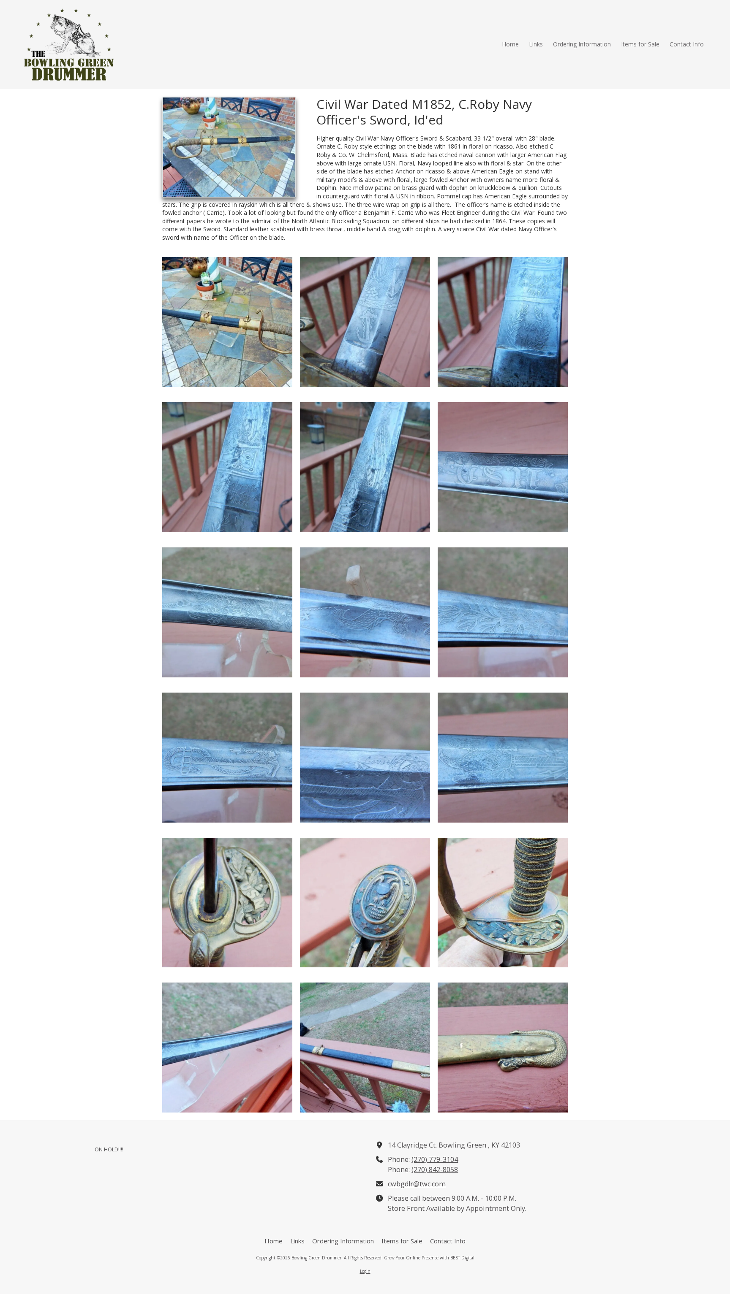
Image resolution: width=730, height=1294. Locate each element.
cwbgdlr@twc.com (417, 1183)
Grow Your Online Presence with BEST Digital (429, 1258)
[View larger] (227, 322)
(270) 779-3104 (434, 1159)
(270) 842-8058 (434, 1169)
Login (365, 1271)
